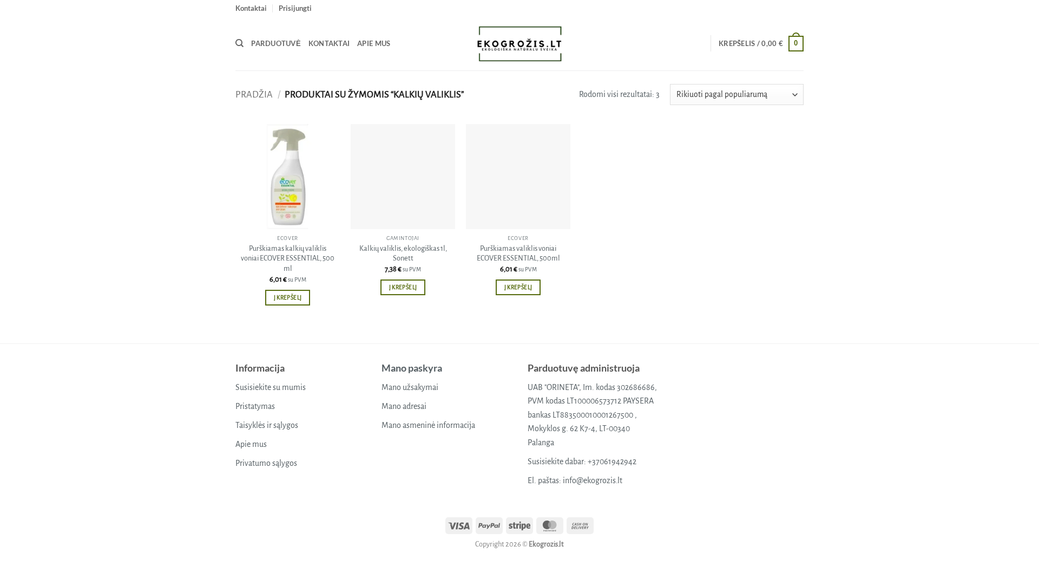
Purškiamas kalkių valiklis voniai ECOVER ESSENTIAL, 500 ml (287, 258)
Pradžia (254, 94)
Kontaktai (251, 8)
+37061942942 (612, 461)
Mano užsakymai (410, 387)
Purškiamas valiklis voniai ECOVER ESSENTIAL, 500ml (518, 253)
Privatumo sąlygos (266, 463)
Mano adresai (404, 406)
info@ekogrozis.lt (592, 480)
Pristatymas (255, 406)
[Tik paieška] (239, 43)
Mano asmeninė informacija (428, 425)
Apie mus (373, 43)
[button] (295, 8)
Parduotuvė (276, 43)
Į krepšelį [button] (287, 298)
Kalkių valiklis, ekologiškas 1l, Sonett (403, 253)
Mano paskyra (412, 368)
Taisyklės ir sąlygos (266, 425)
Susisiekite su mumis (270, 387)
